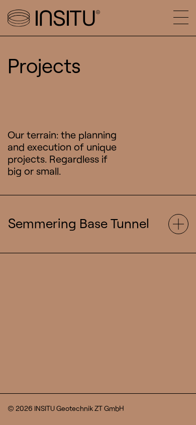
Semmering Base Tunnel (78, 223)
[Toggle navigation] (184, 18)
